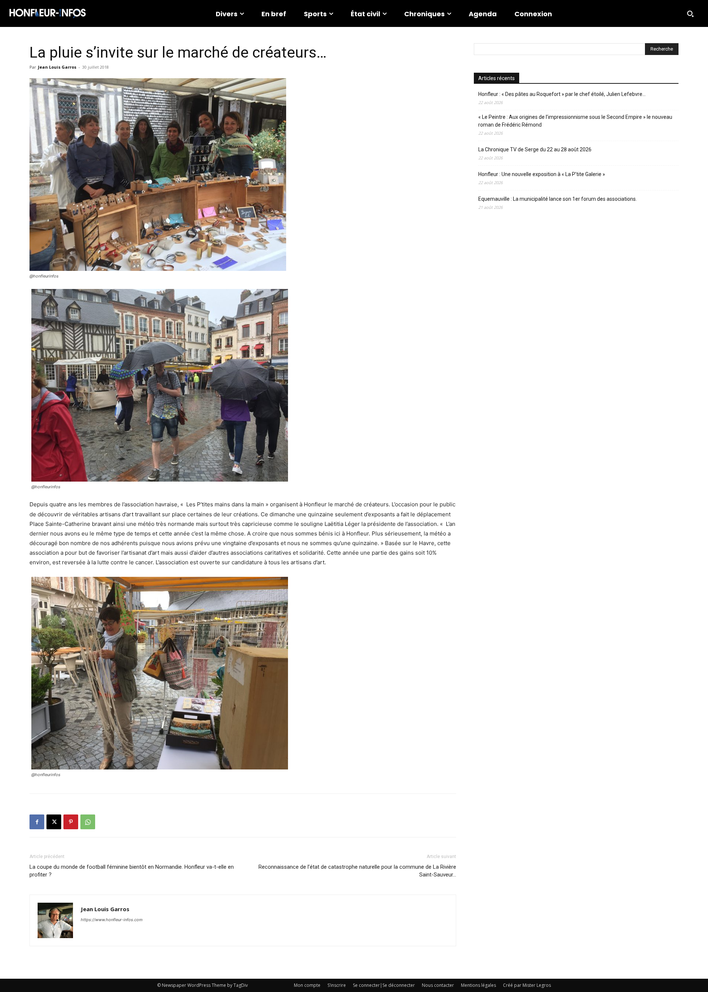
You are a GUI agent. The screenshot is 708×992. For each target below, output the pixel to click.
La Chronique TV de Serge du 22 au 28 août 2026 (534, 149)
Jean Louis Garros (57, 67)
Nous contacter (438, 985)
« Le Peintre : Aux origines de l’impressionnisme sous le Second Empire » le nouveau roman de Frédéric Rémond (575, 121)
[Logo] (47, 13)
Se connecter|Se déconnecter (384, 985)
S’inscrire (336, 985)
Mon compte (307, 985)
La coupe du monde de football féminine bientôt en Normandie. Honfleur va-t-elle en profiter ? (132, 871)
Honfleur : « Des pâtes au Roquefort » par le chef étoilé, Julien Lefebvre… (562, 94)
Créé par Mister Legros (527, 985)
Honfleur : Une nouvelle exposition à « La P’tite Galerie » (541, 174)
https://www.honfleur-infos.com (112, 919)
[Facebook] (37, 821)
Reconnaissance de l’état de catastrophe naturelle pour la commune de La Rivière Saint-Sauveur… (357, 871)
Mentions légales (478, 985)
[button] (690, 14)
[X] (53, 821)
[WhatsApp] (87, 821)
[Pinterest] (70, 821)
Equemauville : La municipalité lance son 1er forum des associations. (557, 199)
